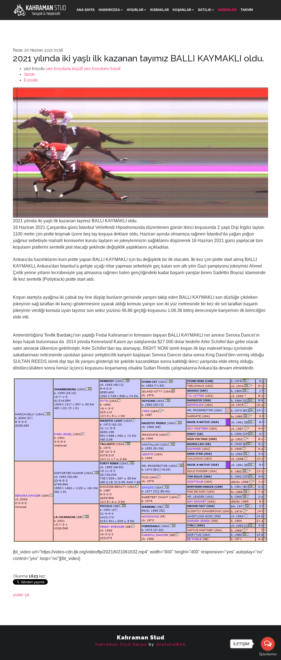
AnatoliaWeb (171, 644)
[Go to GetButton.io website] (268, 654)
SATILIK (204, 10)
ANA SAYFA (86, 10)
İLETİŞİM (84, 30)
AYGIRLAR (135, 10)
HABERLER (227, 10)
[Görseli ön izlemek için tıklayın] (140, 152)
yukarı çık (21, 595)
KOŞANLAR (182, 10)
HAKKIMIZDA (109, 10)
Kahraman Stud (140, 637)
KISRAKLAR (159, 10)
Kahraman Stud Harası (121, 644)
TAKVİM (246, 10)
